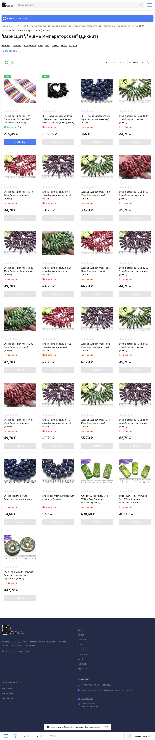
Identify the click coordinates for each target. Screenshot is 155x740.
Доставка (82, 640)
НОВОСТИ (82, 664)
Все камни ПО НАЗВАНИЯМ (130, 26)
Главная (6, 26)
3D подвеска (30, 45)
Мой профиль (8, 688)
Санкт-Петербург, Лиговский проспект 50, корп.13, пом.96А (106, 690)
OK (106, 727)
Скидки (81, 635)
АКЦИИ (81, 659)
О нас (80, 630)
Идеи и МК (82, 669)
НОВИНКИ (82, 654)
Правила (82, 649)
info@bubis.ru (87, 699)
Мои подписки (8, 698)
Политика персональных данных (16, 651)
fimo (40, 45)
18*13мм (17, 45)
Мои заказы (7, 693)
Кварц (64, 45)
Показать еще (9, 51)
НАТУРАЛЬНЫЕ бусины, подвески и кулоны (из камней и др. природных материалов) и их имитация (63, 26)
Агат (47, 45)
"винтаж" (6, 45)
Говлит (55, 45)
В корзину (20, 142)
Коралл (73, 45)
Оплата (81, 644)
